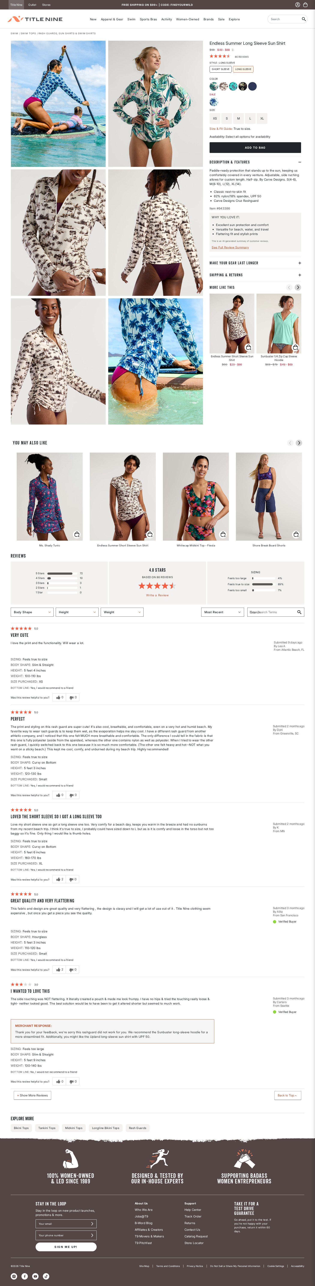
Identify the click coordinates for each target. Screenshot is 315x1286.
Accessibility (297, 1266)
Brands (209, 19)
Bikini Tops (21, 1128)
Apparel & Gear (112, 19)
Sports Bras (148, 19)
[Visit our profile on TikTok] (46, 1276)
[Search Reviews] (299, 612)
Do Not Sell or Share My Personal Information (235, 1266)
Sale (221, 19)
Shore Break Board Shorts (269, 545)
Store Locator (194, 1243)
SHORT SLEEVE (220, 68)
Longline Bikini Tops (105, 1128)
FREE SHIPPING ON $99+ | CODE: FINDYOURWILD (157, 4)
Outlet (32, 4)
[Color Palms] (214, 102)
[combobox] (283, 19)
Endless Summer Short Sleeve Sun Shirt (122, 545)
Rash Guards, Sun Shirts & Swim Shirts (67, 33)
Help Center (192, 1209)
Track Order (193, 1216)
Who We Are (144, 1209)
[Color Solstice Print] (243, 87)
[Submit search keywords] (304, 19)
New (93, 19)
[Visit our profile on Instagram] (14, 1276)
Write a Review (157, 595)
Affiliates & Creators (149, 1229)
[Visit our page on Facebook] (24, 1276)
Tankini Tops (47, 1128)
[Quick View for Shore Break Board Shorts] (296, 534)
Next (298, 287)
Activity (166, 19)
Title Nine (16, 4)
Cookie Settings (275, 1266)
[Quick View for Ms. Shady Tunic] (77, 534)
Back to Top (286, 1095)
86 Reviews (242, 56)
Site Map (144, 1266)
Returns (189, 1223)
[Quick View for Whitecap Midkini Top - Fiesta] (223, 534)
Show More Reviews (34, 1095)
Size (212, 109)
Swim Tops (28, 33)
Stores (46, 4)
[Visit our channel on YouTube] (35, 1276)
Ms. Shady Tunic (49, 545)
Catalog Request (196, 1236)
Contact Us (192, 1229)
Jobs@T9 (141, 1216)
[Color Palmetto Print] (214, 87)
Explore (234, 19)
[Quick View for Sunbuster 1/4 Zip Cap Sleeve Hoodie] (278, 323)
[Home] (35, 19)
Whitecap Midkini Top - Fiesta (196, 545)
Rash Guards (137, 1128)
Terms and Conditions (168, 1266)
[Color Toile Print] (224, 87)
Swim (131, 19)
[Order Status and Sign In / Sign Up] (297, 4)
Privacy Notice (195, 1266)
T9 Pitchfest (143, 1243)
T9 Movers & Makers (149, 1236)
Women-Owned (187, 19)
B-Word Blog (144, 1223)
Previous (289, 287)
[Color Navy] (253, 87)
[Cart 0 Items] (305, 4)
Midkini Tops (73, 1128)
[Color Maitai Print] (233, 87)
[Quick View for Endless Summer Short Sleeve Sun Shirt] (232, 323)
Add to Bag (255, 147)
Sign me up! (66, 1247)
